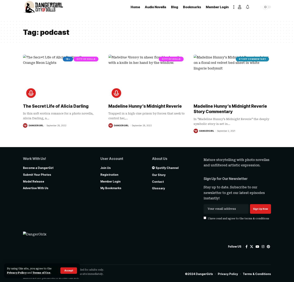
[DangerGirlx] (43, 7)
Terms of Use (41, 272)
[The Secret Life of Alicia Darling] (61, 78)
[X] (251, 246)
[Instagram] (263, 246)
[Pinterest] (268, 246)
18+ (68, 59)
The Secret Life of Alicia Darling (56, 106)
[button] (68, 270)
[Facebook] (247, 246)
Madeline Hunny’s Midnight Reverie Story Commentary (230, 109)
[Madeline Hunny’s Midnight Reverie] (147, 78)
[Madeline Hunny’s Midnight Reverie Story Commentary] (232, 78)
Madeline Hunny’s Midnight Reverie (145, 106)
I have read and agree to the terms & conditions (238, 218)
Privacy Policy (17, 272)
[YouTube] (257, 246)
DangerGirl (36, 125)
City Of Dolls (86, 59)
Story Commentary (252, 59)
